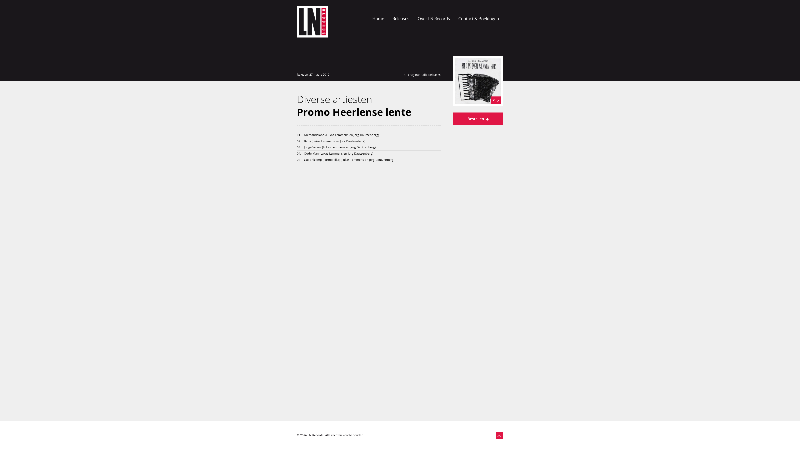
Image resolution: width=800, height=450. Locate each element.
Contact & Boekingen (478, 18)
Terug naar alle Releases (423, 75)
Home (378, 18)
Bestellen (476, 118)
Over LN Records (434, 18)
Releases (400, 18)
